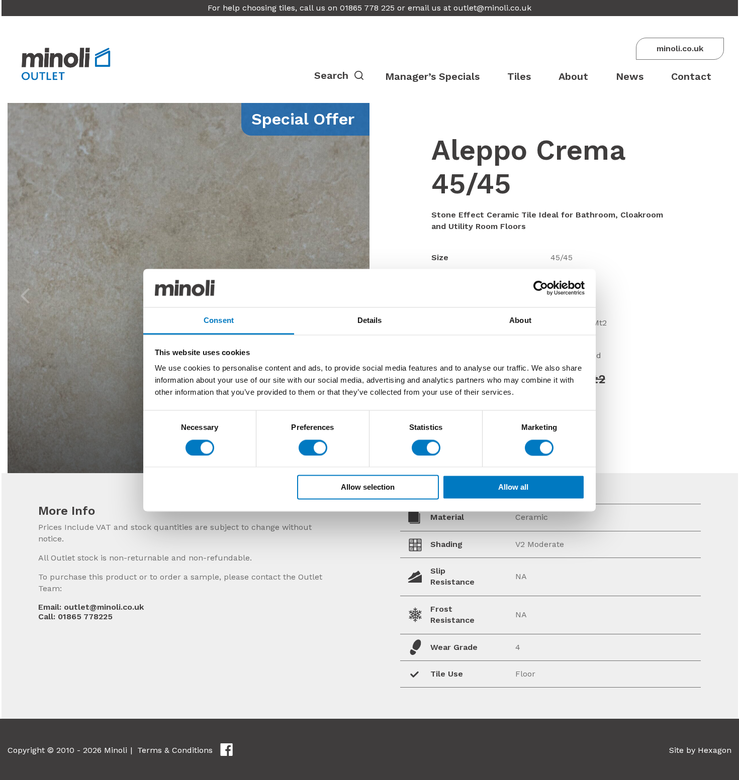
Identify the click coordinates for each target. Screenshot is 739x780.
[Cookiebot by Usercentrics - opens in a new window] (541, 287)
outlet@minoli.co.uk (492, 8)
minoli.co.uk (680, 48)
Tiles (519, 76)
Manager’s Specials (432, 76)
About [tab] (520, 320)
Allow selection (368, 487)
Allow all (513, 487)
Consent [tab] (219, 320)
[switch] (313, 447)
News (629, 76)
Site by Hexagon (700, 750)
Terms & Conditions (175, 750)
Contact (691, 76)
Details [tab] (369, 320)
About (573, 76)
